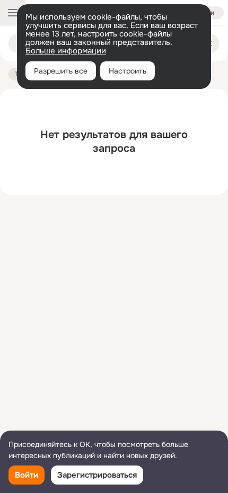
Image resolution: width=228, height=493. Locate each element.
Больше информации (65, 50)
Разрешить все (60, 71)
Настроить (127, 71)
